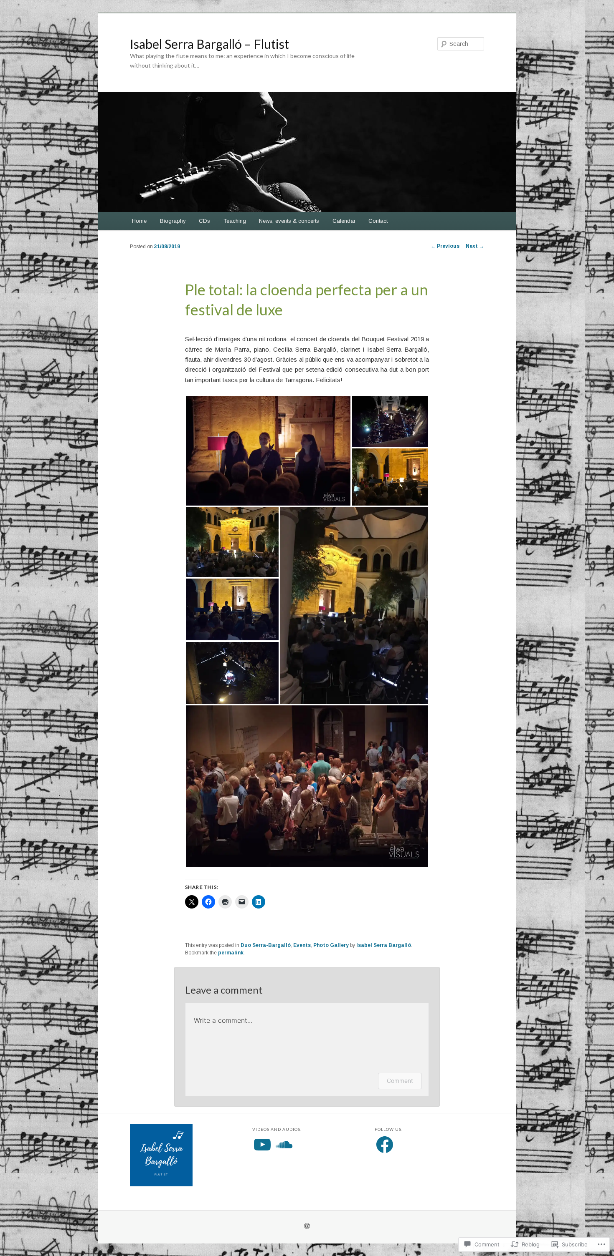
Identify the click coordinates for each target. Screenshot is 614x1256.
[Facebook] (385, 1145)
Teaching (234, 221)
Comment (400, 1080)
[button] (268, 450)
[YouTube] (262, 1145)
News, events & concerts (289, 221)
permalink (231, 953)
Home (139, 221)
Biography (173, 221)
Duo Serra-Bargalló (266, 945)
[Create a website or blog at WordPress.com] (307, 1227)
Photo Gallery (331, 945)
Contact (378, 221)
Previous (445, 246)
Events (302, 945)
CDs (204, 221)
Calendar (343, 221)
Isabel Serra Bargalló (383, 945)
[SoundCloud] (284, 1145)
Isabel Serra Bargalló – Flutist (209, 43)
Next (475, 246)
